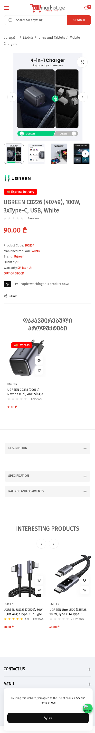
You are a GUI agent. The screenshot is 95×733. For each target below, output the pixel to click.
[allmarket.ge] (47, 8)
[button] (83, 97)
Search (79, 20)
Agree (48, 718)
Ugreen (19, 256)
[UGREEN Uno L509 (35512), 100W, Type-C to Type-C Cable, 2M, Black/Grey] (70, 576)
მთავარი (11, 37)
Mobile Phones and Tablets (44, 37)
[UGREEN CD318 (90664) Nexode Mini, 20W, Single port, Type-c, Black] (26, 358)
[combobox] (47, 20)
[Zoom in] (82, 62)
